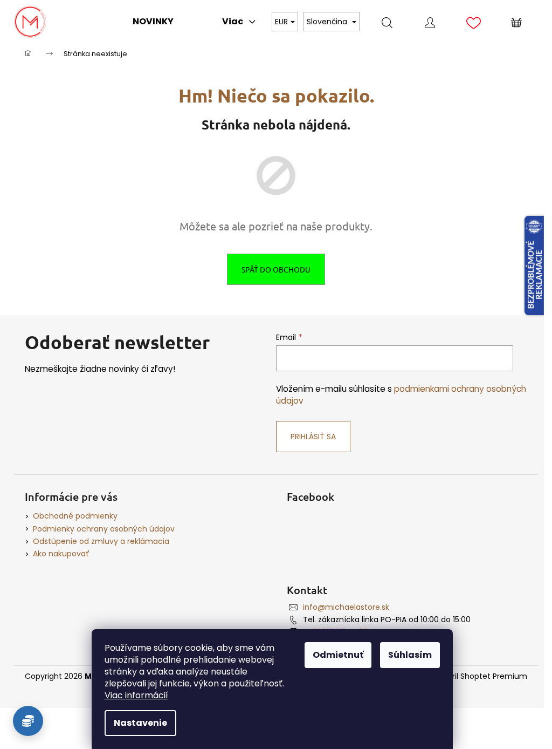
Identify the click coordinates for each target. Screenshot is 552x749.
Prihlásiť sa (313, 436)
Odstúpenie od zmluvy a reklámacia (101, 541)
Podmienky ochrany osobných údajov (104, 528)
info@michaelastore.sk (346, 607)
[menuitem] (153, 21)
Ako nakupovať (61, 553)
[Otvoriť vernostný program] (28, 721)
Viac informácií (136, 695)
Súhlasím (410, 655)
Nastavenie (140, 723)
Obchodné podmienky (75, 515)
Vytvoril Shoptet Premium (479, 676)
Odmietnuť (338, 655)
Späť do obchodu (276, 269)
